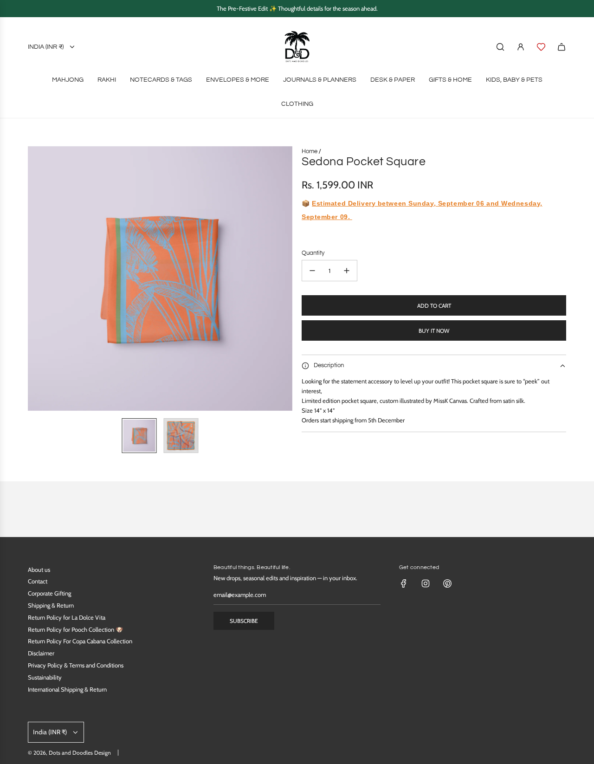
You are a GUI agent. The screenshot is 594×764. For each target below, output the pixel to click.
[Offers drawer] (541, 47)
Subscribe (244, 620)
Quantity (313, 253)
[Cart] (561, 47)
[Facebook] (404, 583)
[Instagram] (425, 583)
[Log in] (520, 47)
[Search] (500, 47)
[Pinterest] (447, 583)
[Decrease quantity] (312, 270)
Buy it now (434, 330)
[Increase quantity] (346, 270)
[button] (35, 278)
